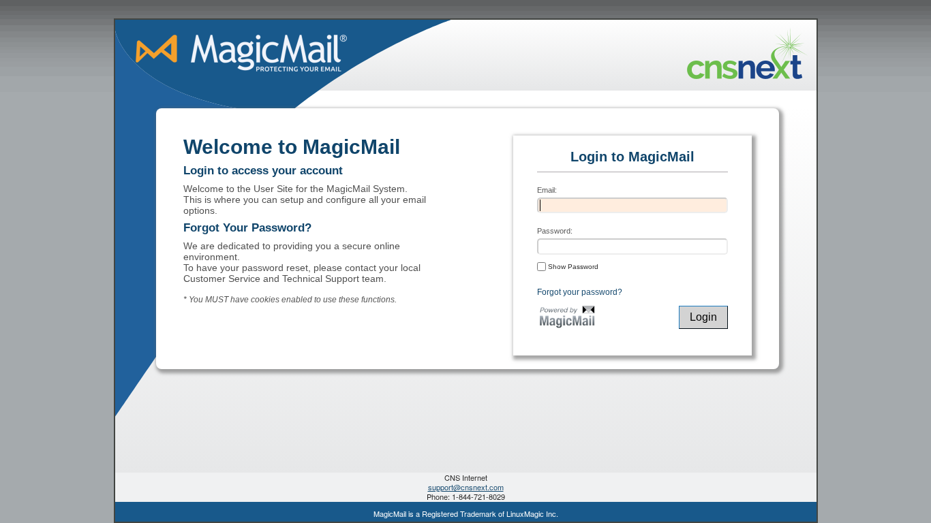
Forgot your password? (579, 292)
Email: (547, 190)
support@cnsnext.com (466, 486)
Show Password (572, 266)
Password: (555, 231)
